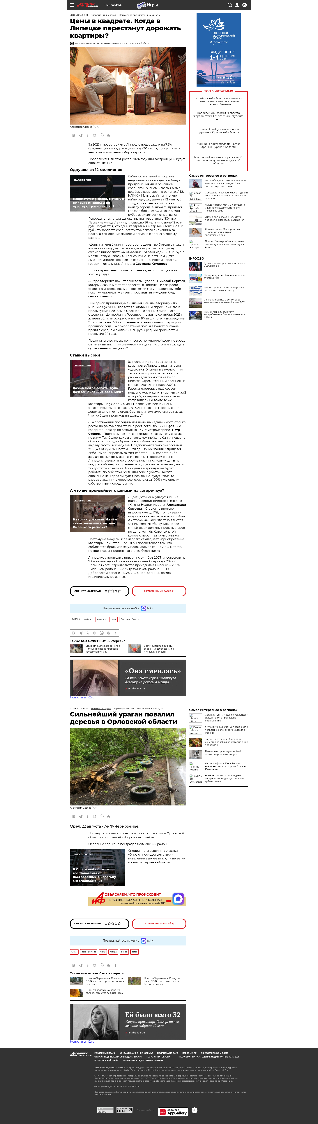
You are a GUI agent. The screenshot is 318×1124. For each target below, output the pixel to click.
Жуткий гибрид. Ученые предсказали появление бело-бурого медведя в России (226, 730)
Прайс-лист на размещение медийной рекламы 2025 (209, 1057)
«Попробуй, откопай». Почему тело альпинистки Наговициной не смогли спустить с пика (225, 183)
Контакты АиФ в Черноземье (136, 1053)
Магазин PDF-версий (158, 1057)
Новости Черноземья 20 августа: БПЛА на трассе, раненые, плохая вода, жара (105, 981)
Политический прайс (106, 1060)
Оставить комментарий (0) (159, 591)
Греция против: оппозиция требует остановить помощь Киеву (224, 288)
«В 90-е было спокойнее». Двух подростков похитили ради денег (224, 218)
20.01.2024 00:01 (79, 15)
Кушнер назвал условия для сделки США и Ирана (224, 264)
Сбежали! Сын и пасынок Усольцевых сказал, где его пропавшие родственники (226, 717)
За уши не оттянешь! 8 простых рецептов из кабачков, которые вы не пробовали (226, 742)
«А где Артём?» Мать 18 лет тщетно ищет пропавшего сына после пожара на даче (225, 207)
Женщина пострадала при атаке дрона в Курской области (219, 145)
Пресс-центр (189, 1053)
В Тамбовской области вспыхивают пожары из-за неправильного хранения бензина (219, 101)
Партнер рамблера (145, 1110)
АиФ (96, 126)
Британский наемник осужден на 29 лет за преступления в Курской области (218, 160)
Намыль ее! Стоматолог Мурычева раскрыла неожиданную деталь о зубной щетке (225, 778)
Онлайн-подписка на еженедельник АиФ (118, 1057)
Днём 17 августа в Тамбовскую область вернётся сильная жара (104, 991)
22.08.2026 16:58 (79, 708)
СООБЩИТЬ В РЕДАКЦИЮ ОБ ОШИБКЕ (143, 1060)
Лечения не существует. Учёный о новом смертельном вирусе (224, 753)
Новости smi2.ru (82, 697)
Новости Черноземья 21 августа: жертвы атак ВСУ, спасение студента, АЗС (218, 116)
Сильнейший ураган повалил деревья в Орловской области (218, 131)
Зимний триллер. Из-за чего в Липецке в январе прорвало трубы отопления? (103, 648)
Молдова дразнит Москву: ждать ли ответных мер (224, 276)
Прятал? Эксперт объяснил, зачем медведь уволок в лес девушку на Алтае (224, 244)
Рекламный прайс (104, 1053)
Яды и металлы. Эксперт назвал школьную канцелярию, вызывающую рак (223, 232)
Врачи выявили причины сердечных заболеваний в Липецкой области (159, 648)
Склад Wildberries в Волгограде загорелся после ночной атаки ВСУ (224, 301)
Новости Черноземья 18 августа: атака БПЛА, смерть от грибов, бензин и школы (162, 981)
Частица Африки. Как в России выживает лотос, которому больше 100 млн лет (225, 766)
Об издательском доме (214, 1053)
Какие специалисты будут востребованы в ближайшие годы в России (224, 314)
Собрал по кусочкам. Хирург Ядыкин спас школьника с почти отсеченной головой (226, 195)
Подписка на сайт (167, 1053)
